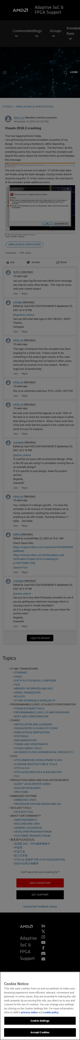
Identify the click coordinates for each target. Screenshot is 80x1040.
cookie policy (51, 1012)
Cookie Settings (40, 1020)
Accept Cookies (40, 1032)
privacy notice (29, 1012)
